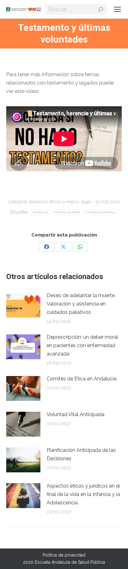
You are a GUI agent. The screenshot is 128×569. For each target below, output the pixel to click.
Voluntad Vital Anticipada (75, 414)
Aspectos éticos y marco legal (60, 201)
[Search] (100, 9)
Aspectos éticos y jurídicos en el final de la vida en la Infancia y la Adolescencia (83, 494)
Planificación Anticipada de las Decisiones (81, 454)
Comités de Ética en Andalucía (82, 379)
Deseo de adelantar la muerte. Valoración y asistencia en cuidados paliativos (81, 303)
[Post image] (23, 305)
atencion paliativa (67, 212)
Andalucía (40, 212)
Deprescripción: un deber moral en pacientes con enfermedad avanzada (82, 345)
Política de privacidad (64, 555)
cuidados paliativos (101, 212)
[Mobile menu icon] (117, 9)
